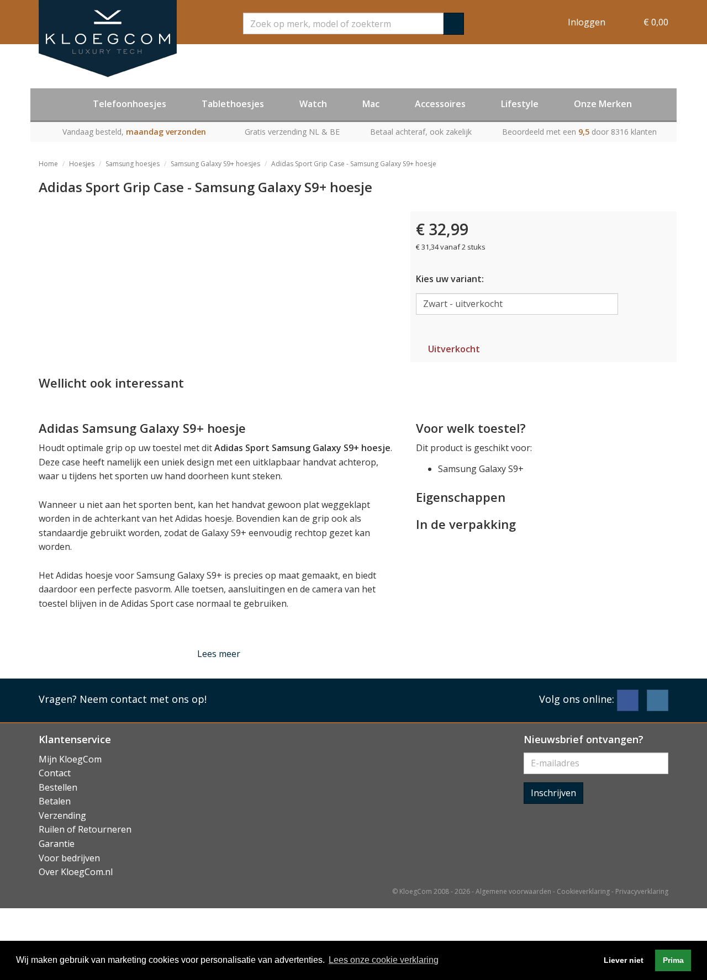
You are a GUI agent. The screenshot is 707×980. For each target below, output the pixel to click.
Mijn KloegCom (70, 759)
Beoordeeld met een (579, 131)
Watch (313, 104)
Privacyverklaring (641, 891)
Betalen (55, 801)
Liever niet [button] (623, 960)
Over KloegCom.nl (76, 872)
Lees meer (218, 654)
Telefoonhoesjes (129, 104)
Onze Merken (603, 104)
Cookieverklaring (583, 891)
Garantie (57, 844)
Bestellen (58, 787)
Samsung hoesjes (132, 163)
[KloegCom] (108, 38)
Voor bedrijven (69, 858)
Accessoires (440, 104)
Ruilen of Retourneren (85, 829)
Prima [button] (673, 960)
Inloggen (586, 22)
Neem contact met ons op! (143, 699)
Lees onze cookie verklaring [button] (384, 960)
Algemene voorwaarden (513, 891)
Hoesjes (81, 163)
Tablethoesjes (233, 104)
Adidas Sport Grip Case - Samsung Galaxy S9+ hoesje (353, 163)
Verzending (62, 815)
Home (48, 163)
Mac (370, 104)
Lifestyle (520, 104)
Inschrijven (553, 793)
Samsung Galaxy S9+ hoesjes (215, 163)
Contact (55, 773)
